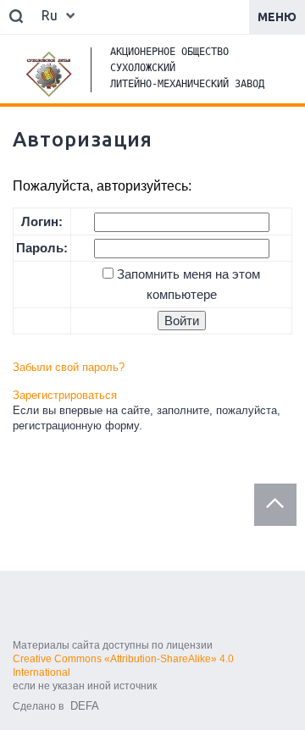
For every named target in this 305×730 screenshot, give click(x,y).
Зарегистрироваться (65, 395)
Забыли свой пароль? (69, 367)
